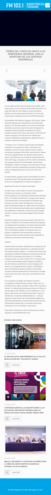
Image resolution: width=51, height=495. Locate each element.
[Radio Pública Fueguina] (25, 5)
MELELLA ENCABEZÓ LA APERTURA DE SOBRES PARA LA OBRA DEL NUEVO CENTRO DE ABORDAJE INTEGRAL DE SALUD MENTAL (25, 463)
